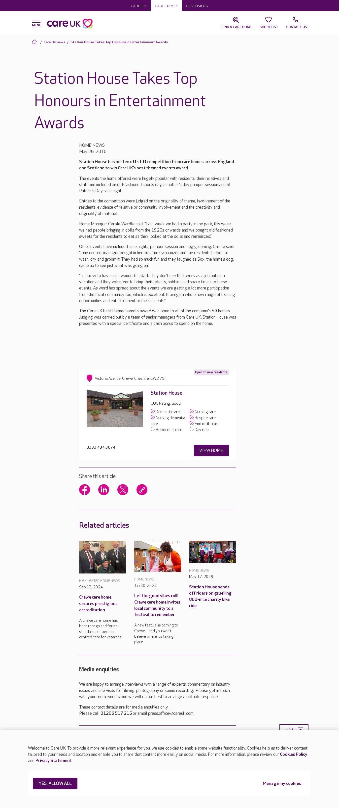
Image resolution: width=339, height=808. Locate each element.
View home (211, 450)
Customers (197, 6)
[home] (35, 42)
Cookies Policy (293, 754)
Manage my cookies (282, 783)
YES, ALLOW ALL (55, 783)
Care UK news (54, 42)
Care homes (166, 6)
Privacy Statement (53, 760)
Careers (139, 6)
